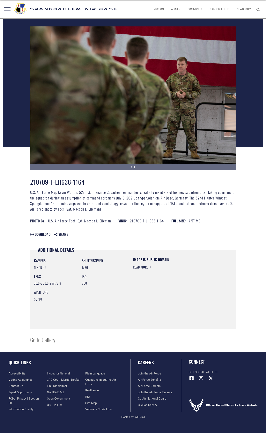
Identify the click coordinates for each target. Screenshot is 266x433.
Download (42, 234)
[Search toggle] (259, 9)
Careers (146, 362)
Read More (141, 267)
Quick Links (20, 362)
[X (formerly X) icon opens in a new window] (211, 378)
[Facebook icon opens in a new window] (192, 378)
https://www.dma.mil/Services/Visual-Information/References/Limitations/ (178, 297)
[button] (6, 9)
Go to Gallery (42, 339)
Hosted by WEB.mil (133, 416)
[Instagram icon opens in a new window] (201, 378)
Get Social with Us (203, 372)
